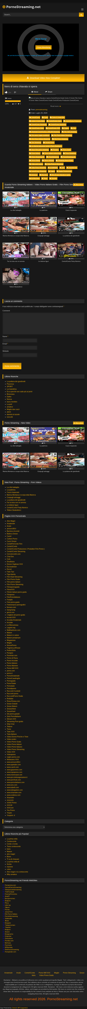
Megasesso (11, 640)
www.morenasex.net (14, 775)
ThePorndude (9, 892)
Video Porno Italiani (14, 744)
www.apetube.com (14, 764)
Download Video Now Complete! (44, 78)
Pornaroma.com (10, 885)
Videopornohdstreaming (13, 889)
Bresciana (10, 394)
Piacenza (10, 384)
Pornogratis (11, 681)
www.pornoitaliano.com (15, 782)
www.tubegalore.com (15, 790)
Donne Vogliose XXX (15, 564)
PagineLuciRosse (13, 648)
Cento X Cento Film (58, 117)
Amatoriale (11, 523)
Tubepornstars (10, 925)
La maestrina (12, 389)
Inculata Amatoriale (14, 620)
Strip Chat (10, 724)
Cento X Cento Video (38, 121)
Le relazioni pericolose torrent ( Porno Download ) (47, 146)
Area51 (7, 896)
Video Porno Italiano (14, 747)
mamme (10, 867)
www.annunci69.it (13, 762)
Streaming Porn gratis (15, 721)
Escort (9, 569)
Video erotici (11, 739)
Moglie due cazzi (13, 409)
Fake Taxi (10, 572)
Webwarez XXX (13, 759)
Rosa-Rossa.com (13, 701)
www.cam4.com (13, 767)
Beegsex (8, 923)
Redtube (10, 699)
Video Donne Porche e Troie (17, 737)
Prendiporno (11, 688)
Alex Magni (11, 521)
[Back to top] (80, 1003)
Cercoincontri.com (13, 554)
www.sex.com (12, 785)
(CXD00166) (53, 167)
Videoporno (11, 754)
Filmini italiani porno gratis (17, 592)
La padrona (11, 490)
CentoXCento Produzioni (73, 121)
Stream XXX (12, 719)
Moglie (9, 643)
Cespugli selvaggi (13, 497)
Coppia (52, 171)
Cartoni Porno (12, 539)
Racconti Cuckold (13, 691)
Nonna (9, 399)
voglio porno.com (13, 757)
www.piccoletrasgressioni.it (17, 777)
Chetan (14, 1008)
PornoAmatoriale (13, 676)
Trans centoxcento (14, 846)
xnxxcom (10, 800)
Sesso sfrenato (49, 160)
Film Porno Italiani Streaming (63, 135)
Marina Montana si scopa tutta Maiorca (21, 495)
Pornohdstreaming (11, 916)
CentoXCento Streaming (39, 124)
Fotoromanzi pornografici (16, 605)
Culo (74, 128)
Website (6, 351)
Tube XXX (11, 732)
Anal (63, 167)
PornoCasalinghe (13, 678)
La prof (9, 404)
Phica (7, 903)
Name (5, 336)
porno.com (11, 671)
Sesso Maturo (12, 706)
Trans (9, 729)
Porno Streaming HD (38, 157)
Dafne (9, 397)
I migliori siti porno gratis (16, 615)
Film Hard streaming (70, 131)
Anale (46, 117)
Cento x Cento (12, 844)
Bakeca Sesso (12, 534)
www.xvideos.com (13, 795)
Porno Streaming (70, 153)
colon (9, 869)
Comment (6, 311)
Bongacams (9, 934)
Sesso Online (36, 160)
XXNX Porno (12, 803)
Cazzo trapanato (13, 492)
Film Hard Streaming (14, 577)
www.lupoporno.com (14, 772)
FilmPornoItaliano (13, 597)
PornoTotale (11, 683)
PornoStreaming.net (23, 6)
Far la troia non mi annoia (16, 502)
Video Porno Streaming (39, 167)
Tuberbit (8, 927)
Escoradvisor (12, 567)
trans (9, 849)
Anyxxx (7, 932)
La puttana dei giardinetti (16, 381)
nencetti (10, 417)
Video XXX (11, 752)
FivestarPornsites (11, 894)
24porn (7, 907)
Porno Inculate (12, 660)
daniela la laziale (13, 414)
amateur (10, 407)
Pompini (10, 653)
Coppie (66, 128)
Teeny (45, 178)
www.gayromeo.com (14, 770)
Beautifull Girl (73, 167)
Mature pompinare (13, 638)
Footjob (10, 600)
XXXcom (10, 808)
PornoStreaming (54, 157)
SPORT (10, 386)
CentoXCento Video (38, 128)
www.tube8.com (13, 787)
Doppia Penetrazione (65, 171)
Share (49, 92)
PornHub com (12, 655)
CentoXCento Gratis (55, 121)
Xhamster (10, 797)
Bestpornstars (10, 898)
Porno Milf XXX (12, 668)
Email (5, 344)
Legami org (11, 627)
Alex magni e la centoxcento (17, 872)
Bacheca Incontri (13, 531)
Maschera (44, 175)
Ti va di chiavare (13, 859)
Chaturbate (9, 938)
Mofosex (8, 943)
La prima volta (12, 839)
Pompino (55, 149)
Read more (54, 106)
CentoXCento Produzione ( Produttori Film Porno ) (26, 549)
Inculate (10, 622)
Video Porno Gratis (14, 742)
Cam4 (9, 536)
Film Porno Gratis (13, 579)
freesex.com (11, 607)
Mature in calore (13, 635)
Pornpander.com (10, 952)
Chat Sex (10, 556)
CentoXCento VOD (54, 128)
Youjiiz (9, 813)
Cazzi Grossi (11, 541)
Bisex (9, 856)
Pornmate (8, 945)
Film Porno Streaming (61, 139)
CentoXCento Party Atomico (17, 507)
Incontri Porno (49, 142)
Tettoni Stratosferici (14, 510)
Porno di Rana (12, 658)
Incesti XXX (11, 617)
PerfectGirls (11, 650)
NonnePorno (11, 645)
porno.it (9, 673)
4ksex (7, 921)
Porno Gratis (67, 149)
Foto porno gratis (13, 602)
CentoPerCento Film (14, 544)
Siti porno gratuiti (13, 714)
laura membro (12, 402)
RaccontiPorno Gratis (15, 696)
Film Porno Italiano (11, 914)
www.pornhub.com (14, 780)
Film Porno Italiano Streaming (41, 139)
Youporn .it (11, 815)
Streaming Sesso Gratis (65, 160)
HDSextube (9, 947)
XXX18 (9, 805)
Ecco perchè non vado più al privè (19, 391)
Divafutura (11, 561)
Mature (9, 633)
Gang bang (11, 610)
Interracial (34, 175)
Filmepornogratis (13, 587)
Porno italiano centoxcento (53, 153)
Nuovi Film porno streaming (40, 149)
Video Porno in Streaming (55, 164)
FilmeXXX (11, 589)
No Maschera (35, 178)
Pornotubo (11, 686)
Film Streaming (36, 142)
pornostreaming (41, 109)
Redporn (8, 901)
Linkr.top (8, 905)
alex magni (11, 854)
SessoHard (11, 711)
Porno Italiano (36, 153)
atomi (9, 412)
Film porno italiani (13, 582)
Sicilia (9, 864)
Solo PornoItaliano (14, 716)
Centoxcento (11, 841)
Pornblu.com (9, 941)
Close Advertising (43, 47)
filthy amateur (12, 874)
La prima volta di (13, 862)
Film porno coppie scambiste (40, 135)
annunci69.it (11, 529)
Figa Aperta (11, 574)
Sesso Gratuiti (12, 704)
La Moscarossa (12, 625)
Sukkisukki (8, 918)
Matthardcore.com (13, 630)
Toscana (54, 178)
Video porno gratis (37, 164)
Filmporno (10, 594)
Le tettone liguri (12, 505)
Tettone (9, 726)
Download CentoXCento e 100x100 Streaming (46, 131)
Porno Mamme (12, 666)
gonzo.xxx (10, 612)
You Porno (11, 810)
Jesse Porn (9, 912)
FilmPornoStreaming (12, 949)
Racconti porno (12, 693)
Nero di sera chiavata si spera (61, 175)
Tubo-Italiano (12, 734)
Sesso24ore (11, 709)
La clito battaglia (13, 487)
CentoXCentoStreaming (13, 887)
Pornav (7, 909)
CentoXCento (36, 117)
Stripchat (8, 936)
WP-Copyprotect (23, 1008)
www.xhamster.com (14, 792)
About (35, 92)
